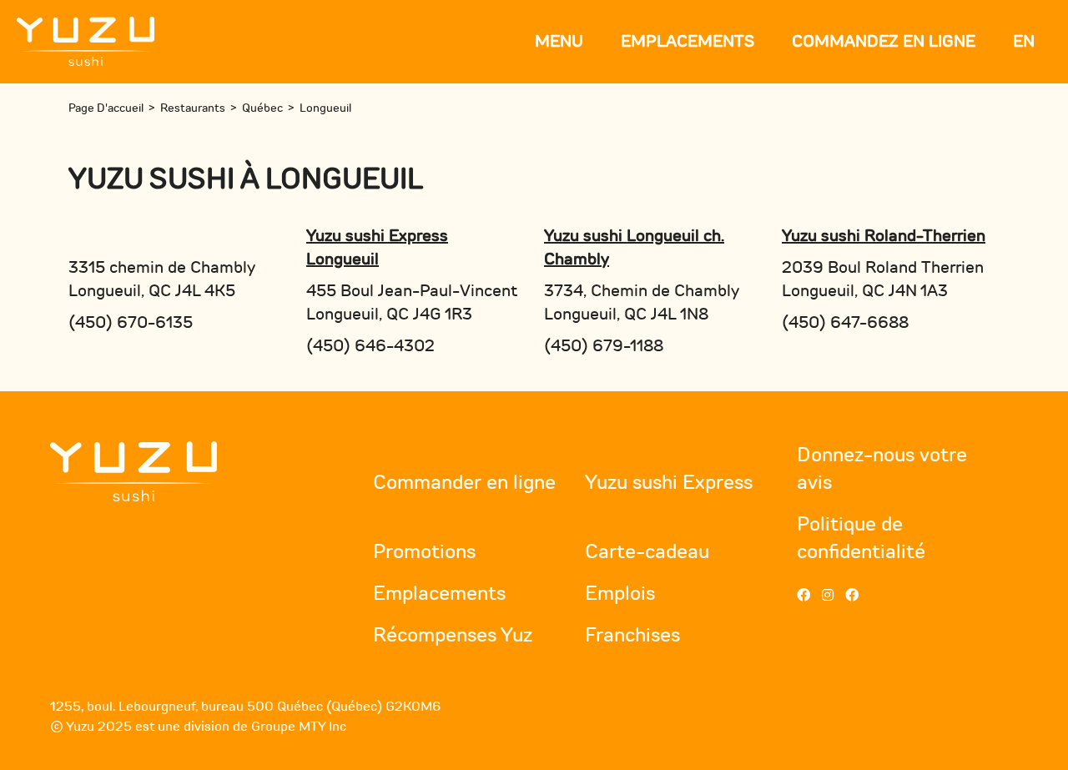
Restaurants (192, 108)
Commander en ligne (464, 482)
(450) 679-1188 (603, 346)
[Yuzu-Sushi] (85, 41)
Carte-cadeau (647, 552)
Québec (262, 108)
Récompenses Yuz (452, 635)
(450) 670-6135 (130, 322)
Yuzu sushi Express (669, 482)
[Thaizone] (133, 470)
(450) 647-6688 (845, 322)
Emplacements (687, 41)
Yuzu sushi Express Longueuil (377, 247)
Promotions (424, 552)
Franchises (632, 635)
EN (1024, 41)
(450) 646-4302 (370, 346)
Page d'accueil (106, 108)
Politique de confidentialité (861, 538)
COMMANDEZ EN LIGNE (883, 41)
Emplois (620, 593)
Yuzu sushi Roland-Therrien (883, 235)
